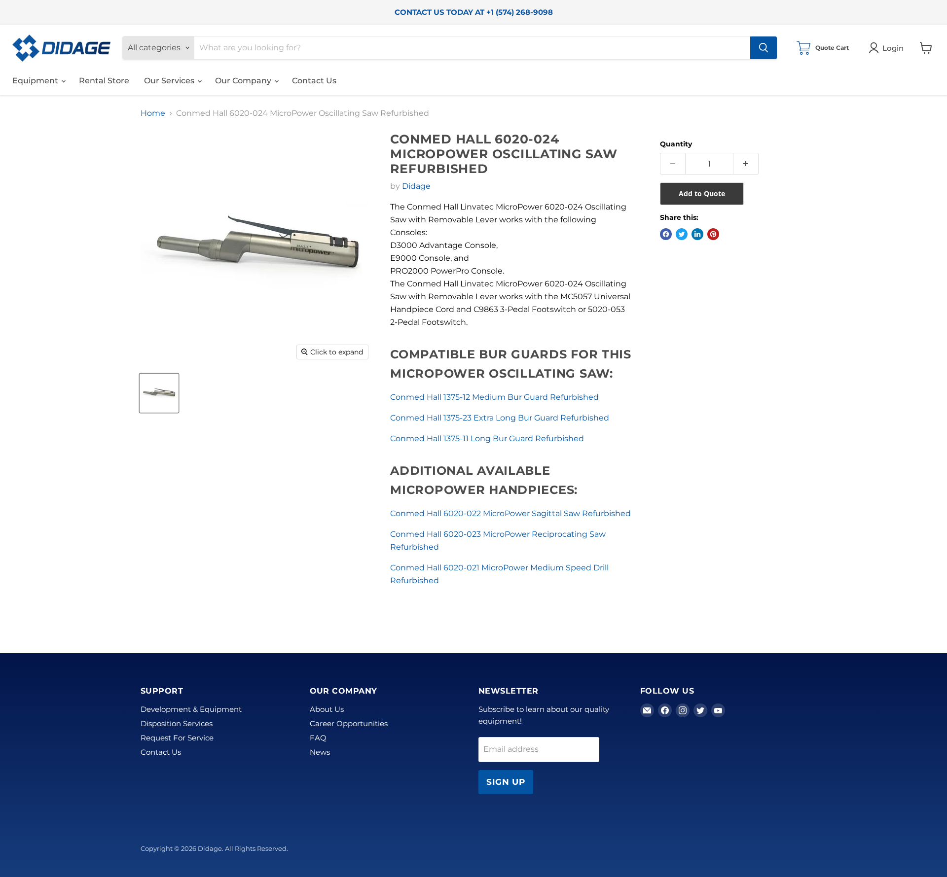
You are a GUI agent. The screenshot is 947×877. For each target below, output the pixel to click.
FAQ (318, 737)
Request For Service (177, 737)
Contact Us (314, 80)
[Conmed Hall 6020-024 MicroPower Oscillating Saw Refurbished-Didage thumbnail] (159, 393)
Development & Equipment (191, 709)
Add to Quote (702, 193)
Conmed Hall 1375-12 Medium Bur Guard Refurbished (494, 397)
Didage (416, 186)
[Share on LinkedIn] (697, 234)
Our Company (244, 80)
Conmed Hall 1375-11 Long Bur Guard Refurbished (487, 438)
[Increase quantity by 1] (746, 164)
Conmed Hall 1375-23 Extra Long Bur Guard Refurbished (499, 417)
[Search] (763, 47)
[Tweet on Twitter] (682, 234)
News (320, 752)
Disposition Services (177, 723)
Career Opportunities (349, 723)
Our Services (170, 80)
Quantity (676, 144)
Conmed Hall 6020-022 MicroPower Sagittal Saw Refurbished (510, 513)
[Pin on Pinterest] (713, 234)
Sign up (505, 782)
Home (153, 113)
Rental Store (104, 80)
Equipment (36, 80)
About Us (327, 709)
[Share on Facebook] (666, 234)
